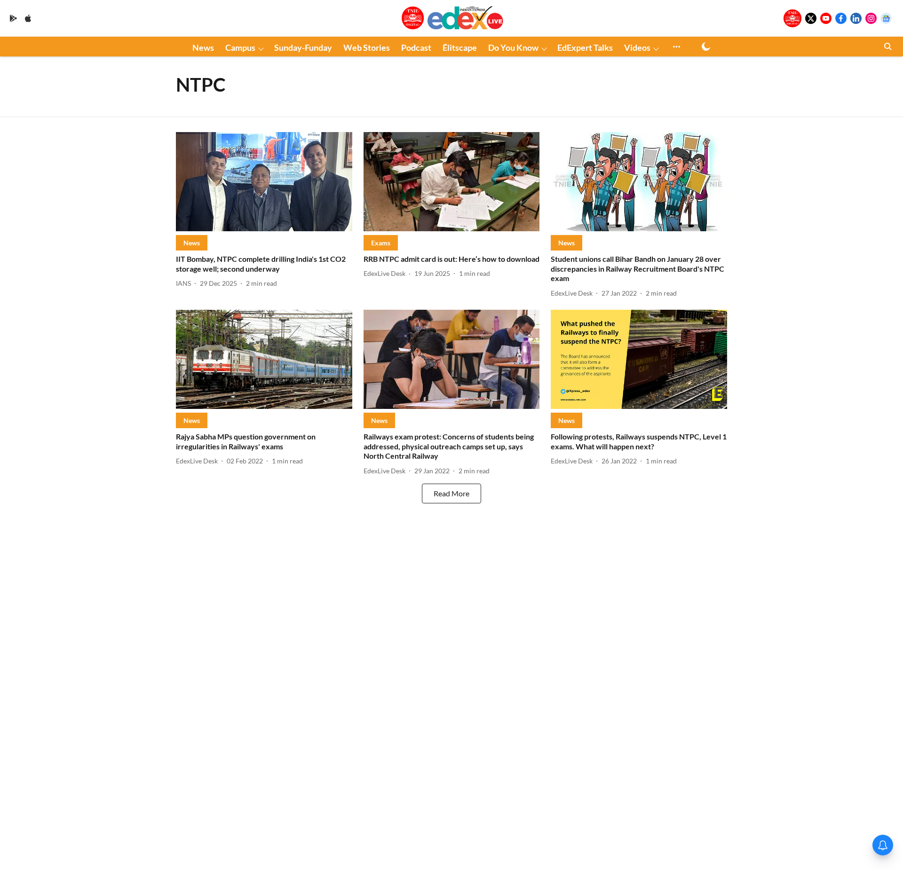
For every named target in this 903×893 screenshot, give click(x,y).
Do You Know (513, 47)
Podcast (416, 47)
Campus (240, 47)
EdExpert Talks (585, 47)
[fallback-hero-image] (264, 181)
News (203, 47)
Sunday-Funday (303, 47)
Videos (637, 47)
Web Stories (366, 47)
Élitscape (460, 47)
